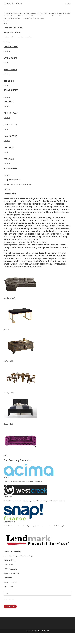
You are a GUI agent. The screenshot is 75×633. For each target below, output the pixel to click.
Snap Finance (9, 521)
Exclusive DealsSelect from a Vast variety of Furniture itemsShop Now (26, 13)
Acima (6, 477)
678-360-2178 (10, 606)
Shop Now (7, 42)
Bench (6, 329)
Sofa (5, 455)
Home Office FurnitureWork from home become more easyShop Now (36, 16)
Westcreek (8, 496)
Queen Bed (8, 424)
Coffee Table (9, 361)
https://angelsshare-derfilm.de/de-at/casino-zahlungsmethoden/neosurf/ (25, 243)
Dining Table (9, 392)
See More (7, 51)
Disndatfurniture (13, 3)
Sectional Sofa (10, 298)
